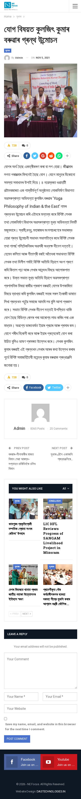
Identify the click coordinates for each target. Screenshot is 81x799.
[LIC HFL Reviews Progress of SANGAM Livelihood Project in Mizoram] (57, 509)
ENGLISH (55, 501)
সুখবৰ (7, 50)
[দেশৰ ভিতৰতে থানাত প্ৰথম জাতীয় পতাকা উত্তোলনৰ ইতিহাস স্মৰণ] (23, 574)
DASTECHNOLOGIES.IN (51, 791)
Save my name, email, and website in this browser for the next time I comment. (40, 726)
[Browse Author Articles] (40, 413)
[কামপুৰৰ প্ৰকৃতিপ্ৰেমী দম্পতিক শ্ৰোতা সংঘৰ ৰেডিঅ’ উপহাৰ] (23, 509)
